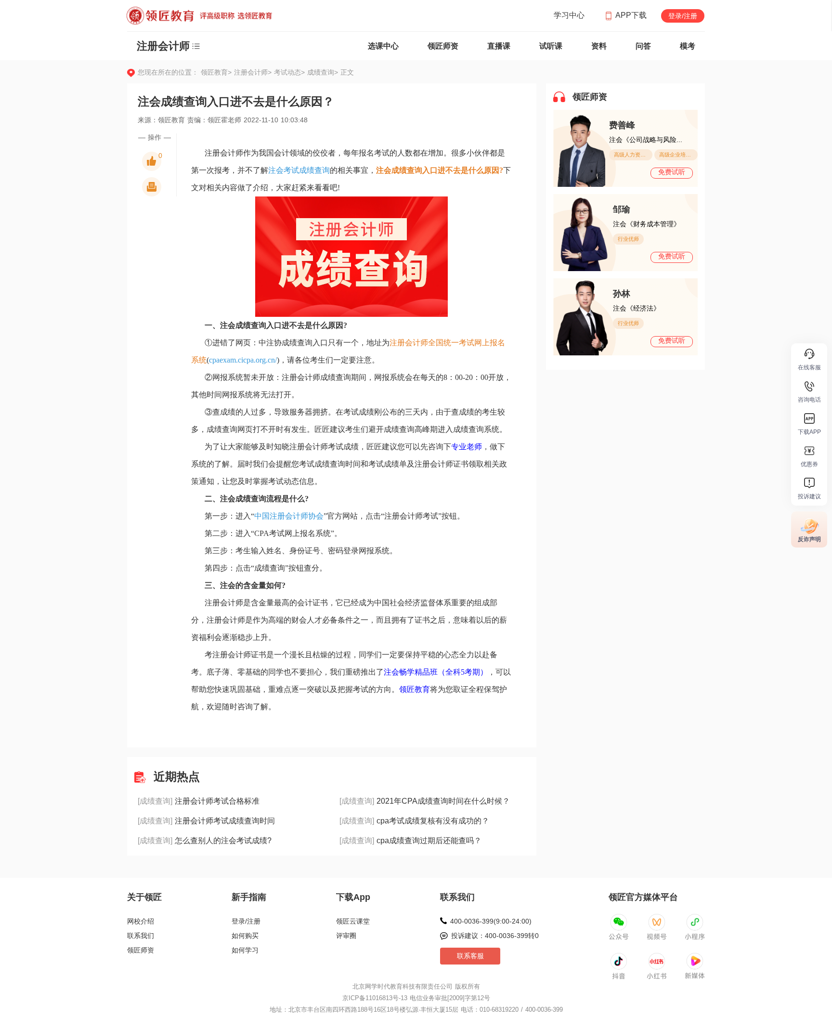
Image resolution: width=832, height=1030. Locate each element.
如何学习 (245, 950)
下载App (353, 897)
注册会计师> (254, 72)
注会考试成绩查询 (299, 170)
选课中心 (383, 46)
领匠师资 (443, 46)
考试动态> (290, 72)
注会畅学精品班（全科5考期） (436, 672)
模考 (687, 46)
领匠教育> (216, 72)
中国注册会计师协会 (289, 516)
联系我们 (140, 935)
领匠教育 (414, 689)
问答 (643, 46)
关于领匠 (144, 897)
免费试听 (671, 172)
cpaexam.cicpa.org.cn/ (243, 360)
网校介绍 (140, 921)
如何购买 (245, 935)
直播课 (498, 46)
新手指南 (249, 897)
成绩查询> (322, 72)
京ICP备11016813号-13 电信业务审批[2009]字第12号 (416, 998)
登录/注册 (682, 16)
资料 (599, 46)
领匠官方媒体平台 (643, 897)
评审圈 (346, 935)
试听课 (550, 46)
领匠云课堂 (353, 921)
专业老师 (466, 447)
